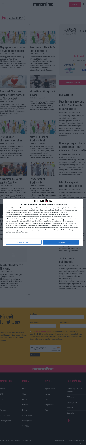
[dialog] (43, 222)
